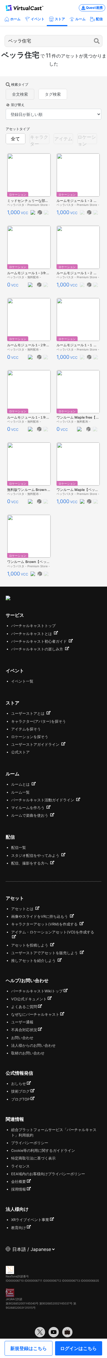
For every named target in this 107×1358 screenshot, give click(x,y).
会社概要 (18, 1181)
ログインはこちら (78, 1348)
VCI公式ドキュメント (29, 999)
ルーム (80, 19)
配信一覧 (18, 847)
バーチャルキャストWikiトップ (37, 991)
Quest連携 (94, 7)
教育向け (18, 1228)
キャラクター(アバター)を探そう (38, 721)
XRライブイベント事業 (30, 1220)
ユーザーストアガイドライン (35, 744)
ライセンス (20, 1166)
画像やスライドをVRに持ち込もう (40, 916)
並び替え (18, 105)
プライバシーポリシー (29, 1143)
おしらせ (18, 1084)
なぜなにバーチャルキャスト (35, 1014)
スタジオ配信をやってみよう (35, 855)
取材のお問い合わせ (28, 1053)
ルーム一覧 (20, 792)
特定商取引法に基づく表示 (33, 1158)
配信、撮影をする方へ (30, 863)
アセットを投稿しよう (30, 945)
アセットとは (23, 909)
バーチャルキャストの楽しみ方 (37, 649)
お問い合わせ (22, 1038)
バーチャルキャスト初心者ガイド (39, 641)
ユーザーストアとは (28, 713)
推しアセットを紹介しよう (34, 960)
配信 (99, 19)
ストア (60, 19)
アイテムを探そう (26, 729)
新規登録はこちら (28, 1348)
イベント (38, 19)
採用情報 (18, 1189)
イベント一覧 (22, 681)
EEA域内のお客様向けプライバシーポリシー (48, 1174)
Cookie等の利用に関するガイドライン (43, 1150)
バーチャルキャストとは (32, 634)
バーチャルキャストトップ (33, 626)
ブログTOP (20, 1099)
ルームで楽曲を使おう (30, 815)
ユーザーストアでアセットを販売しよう (45, 953)
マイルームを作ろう (28, 808)
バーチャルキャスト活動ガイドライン (43, 800)
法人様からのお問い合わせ (33, 1045)
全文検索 (20, 94)
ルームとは (21, 784)
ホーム (15, 19)
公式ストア (20, 752)
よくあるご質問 (24, 1007)
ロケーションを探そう (29, 737)
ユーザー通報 (22, 1022)
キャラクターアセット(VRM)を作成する (45, 924)
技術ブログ (20, 1091)
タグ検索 (53, 94)
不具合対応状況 (24, 1030)
